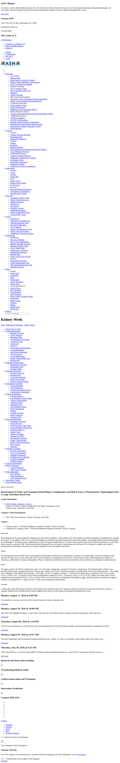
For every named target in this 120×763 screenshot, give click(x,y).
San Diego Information (18, 352)
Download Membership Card (21, 265)
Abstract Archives (17, 413)
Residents (13, 145)
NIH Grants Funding (19, 231)
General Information (13, 331)
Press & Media (15, 290)
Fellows (13, 143)
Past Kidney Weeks (13, 480)
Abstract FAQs (15, 417)
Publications (10, 168)
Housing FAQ (15, 375)
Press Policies (15, 474)
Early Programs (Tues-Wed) (20, 426)
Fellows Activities (17, 434)
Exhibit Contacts (16, 461)
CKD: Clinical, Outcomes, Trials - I (19, 504)
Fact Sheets (14, 206)
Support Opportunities (14, 463)
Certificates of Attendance (19, 392)
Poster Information (17, 409)
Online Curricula (16, 95)
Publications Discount (18, 261)
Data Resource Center (18, 194)
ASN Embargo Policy (18, 407)
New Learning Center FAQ (20, 91)
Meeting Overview (17, 333)
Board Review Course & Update (22, 80)
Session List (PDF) (17, 436)
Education (9, 74)
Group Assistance (16, 386)
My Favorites (15, 445)
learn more (5, 14)
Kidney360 (14, 177)
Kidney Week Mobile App (20, 358)
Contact (4, 721)
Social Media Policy (17, 356)
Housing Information (13, 371)
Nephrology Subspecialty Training (23, 158)
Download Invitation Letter (20, 390)
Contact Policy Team (18, 215)
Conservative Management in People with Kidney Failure (31, 114)
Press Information (12, 472)
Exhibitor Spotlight (17, 459)
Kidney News (15, 181)
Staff (12, 278)
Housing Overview (17, 373)
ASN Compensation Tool (19, 263)
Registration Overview (18, 365)
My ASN (9, 56)
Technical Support (12, 733)
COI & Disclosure (17, 468)
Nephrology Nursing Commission (22, 166)
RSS (7, 731)
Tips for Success (16, 354)
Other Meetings (16, 129)
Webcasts (13, 447)
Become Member (17, 240)
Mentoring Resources (18, 139)
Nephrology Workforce (19, 162)
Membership (10, 236)
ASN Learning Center (18, 89)
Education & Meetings (14, 325)
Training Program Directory (20, 156)
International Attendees (14, 384)
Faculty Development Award (21, 229)
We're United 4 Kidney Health (21, 297)
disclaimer (82, 755)
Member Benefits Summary (20, 244)
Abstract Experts (16, 403)
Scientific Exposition (13, 449)
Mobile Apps (15, 307)
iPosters (13, 411)
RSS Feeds (14, 309)
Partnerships (14, 280)
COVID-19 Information (19, 120)
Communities (10, 54)
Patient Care (14, 204)
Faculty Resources (12, 466)
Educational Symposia (18, 438)
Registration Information (15, 363)
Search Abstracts (16, 415)
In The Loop (15, 185)
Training (9, 131)
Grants (8, 217)
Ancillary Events (16, 342)
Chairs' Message (16, 335)
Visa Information (16, 388)
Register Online (16, 369)
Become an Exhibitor (18, 451)
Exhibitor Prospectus (18, 455)
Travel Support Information (20, 348)
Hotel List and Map (17, 379)
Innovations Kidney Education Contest (25, 126)
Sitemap (9, 727)
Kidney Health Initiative (14, 46)
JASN (12, 173)
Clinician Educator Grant (19, 223)
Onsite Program (16, 424)
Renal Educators (16, 137)
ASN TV (13, 346)
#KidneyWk (14, 361)
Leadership (14, 275)
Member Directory (17, 267)
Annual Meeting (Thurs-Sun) (21, 428)
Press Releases (15, 292)
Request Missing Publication (20, 189)
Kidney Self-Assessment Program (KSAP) (26, 101)
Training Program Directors (20, 135)
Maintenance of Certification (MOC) (23, 110)
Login (8, 58)
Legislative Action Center (19, 198)
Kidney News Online (18, 183)
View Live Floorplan (18, 453)
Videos (12, 305)
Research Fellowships (18, 225)
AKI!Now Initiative (17, 118)
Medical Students (16, 147)
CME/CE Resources (17, 107)
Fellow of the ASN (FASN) (20, 257)
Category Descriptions (18, 400)
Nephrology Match (17, 164)
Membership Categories (19, 250)
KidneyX (9, 48)
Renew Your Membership (19, 242)
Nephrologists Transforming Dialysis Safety (26, 124)
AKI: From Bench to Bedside (21, 84)
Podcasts (13, 303)
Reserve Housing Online (19, 382)
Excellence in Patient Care (15, 44)
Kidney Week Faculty (18, 440)
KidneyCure (14, 219)
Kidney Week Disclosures (20, 442)
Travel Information (17, 350)
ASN (3, 325)
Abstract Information (13, 394)
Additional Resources (18, 210)
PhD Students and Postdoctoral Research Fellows (28, 149)
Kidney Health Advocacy (19, 200)
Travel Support (15, 227)
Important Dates (16, 337)
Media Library (15, 301)
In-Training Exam (16, 160)
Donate (8, 52)
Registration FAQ (16, 367)
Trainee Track (15, 432)
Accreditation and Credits (19, 340)
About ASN (14, 273)
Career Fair (14, 344)
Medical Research (17, 202)
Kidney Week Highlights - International (24, 82)
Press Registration (17, 476)
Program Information (13, 419)
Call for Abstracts (16, 396)
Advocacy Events (16, 208)
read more (4, 604)
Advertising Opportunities (20, 191)
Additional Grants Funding (21, 233)
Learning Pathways (17, 430)
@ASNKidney (6, 40)
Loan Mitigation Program (19, 152)
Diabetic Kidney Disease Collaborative (24, 122)
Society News (15, 288)
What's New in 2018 (13, 329)
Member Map (15, 255)
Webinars (13, 93)
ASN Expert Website (18, 470)
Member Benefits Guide (19, 246)
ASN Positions (15, 294)
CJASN (13, 175)
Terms (8, 729)
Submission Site (16, 405)
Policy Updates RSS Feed (20, 213)
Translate (9, 725)
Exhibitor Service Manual (19, 457)
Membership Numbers (18, 252)
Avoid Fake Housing (18, 377)
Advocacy (9, 196)
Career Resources (16, 282)
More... (8, 269)
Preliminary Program (18, 421)
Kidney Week (15, 78)
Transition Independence (20, 221)
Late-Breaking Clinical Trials (21, 398)
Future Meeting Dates (14, 482)
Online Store (15, 284)
